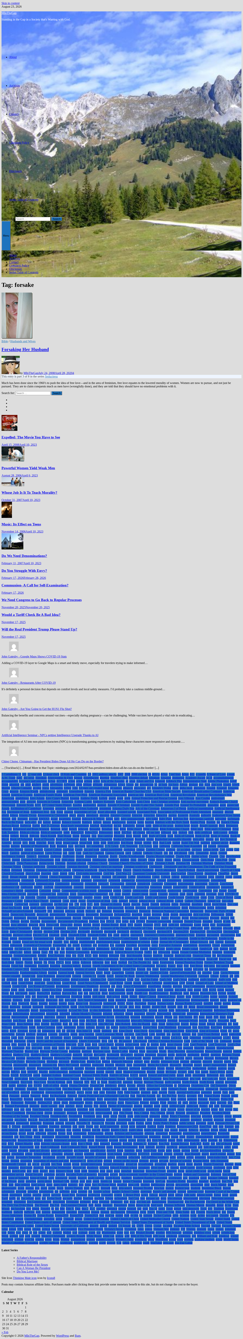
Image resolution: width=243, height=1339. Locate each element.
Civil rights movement (89, 873)
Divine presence (199, 918)
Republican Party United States (114, 1136)
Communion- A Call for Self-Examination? (35, 585)
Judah (32, 1027)
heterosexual (62, 996)
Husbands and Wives (23, 341)
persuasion (163, 1099)
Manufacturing (225, 1047)
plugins (138, 1106)
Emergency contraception (159, 935)
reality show (136, 1130)
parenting (206, 1092)
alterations (199, 788)
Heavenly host (208, 993)
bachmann (233, 818)
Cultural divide (165, 900)
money (198, 1065)
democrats (42, 914)
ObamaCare (97, 1085)
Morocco (123, 1068)
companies (90, 883)
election (38, 931)
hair (12, 993)
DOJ (118, 921)
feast (62, 952)
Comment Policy (19, 142)
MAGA (105, 1047)
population (70, 1109)
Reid (69, 1133)
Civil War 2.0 (123, 873)
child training (83, 859)
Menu (6, 235)
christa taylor (46, 863)
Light (187, 1041)
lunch (61, 1047)
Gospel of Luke (204, 982)
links (14, 1044)
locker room (132, 1044)
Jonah (161, 1024)
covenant (211, 894)
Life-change (140, 1041)
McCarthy (100, 1054)
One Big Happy (71, 1089)
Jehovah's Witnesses (143, 1020)
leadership (235, 1034)
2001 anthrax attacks (104, 774)
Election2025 (231, 931)
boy (217, 839)
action (79, 781)
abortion (105, 777)
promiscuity (161, 1119)
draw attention (19, 924)
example (120, 945)
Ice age (123, 1006)
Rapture (229, 1126)
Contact (13, 114)
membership (33, 1058)
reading (76, 1130)
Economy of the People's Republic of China (126, 928)
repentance (47, 1136)
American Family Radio (47, 794)
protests (59, 1123)
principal (196, 1116)
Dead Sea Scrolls (12, 907)
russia (109, 1147)
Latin (152, 1034)
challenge (56, 856)
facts (52, 948)
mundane (89, 1071)
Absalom (165, 777)
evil (95, 945)
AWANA (44, 818)
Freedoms (103, 969)
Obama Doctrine (79, 1085)
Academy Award (195, 777)
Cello (191, 853)
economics (60, 928)
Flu (45, 962)
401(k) (156, 774)
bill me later (153, 832)
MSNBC (32, 1071)
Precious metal (34, 1112)
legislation (104, 1037)
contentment (105, 890)
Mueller (43, 1071)
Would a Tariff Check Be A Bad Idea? (31, 615)
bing (175, 832)
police (164, 1106)
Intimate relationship (79, 1017)
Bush (53, 846)
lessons (166, 1037)
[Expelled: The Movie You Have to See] (10, 430)
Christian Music (223, 863)
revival (132, 1140)
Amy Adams (37, 798)
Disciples (87, 918)
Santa (120, 1150)
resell (182, 1136)
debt (89, 907)
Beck (222, 825)
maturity (77, 1054)
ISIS (216, 1017)
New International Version (63, 1078)
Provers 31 (97, 1123)
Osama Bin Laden (230, 1089)
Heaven (194, 993)
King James (155, 1030)
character (103, 856)
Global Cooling (60, 979)
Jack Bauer (19, 1020)
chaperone (91, 856)
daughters (197, 904)
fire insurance (225, 955)
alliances (128, 788)
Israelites (7, 1020)
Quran (89, 1126)
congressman (92, 887)
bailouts (56, 822)
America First (103, 791)
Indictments (182, 1010)
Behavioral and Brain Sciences (31, 829)
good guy (40, 982)
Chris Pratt (221, 859)
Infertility (64, 1013)
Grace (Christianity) (135, 986)
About (13, 57)
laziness (186, 1034)
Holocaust (52, 1000)
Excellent (131, 945)
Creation (41, 897)
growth (130, 989)
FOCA (60, 962)
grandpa (167, 986)
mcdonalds (113, 1054)
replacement (62, 1136)
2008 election (139, 774)
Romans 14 (140, 1143)
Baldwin (87, 822)
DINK (229, 914)
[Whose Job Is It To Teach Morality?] (13, 485)
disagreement (46, 918)
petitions (192, 1099)
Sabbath (150, 1147)
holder (214, 996)
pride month (141, 1116)
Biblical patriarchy (51, 832)
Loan (88, 1044)
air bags (162, 784)
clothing (96, 876)
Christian (60, 863)
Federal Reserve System (128, 952)
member (20, 1058)
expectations (190, 945)
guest (160, 989)
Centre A (31, 856)
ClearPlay (224, 873)
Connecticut (128, 887)
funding (52, 972)
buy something (95, 846)
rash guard (25, 1130)
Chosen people (191, 859)
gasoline (207, 972)
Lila (216, 1041)
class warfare (178, 873)
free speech (222, 965)
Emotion (201, 935)
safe (200, 1147)
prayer (228, 1109)
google (137, 982)
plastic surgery (49, 1106)
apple (223, 805)
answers (31, 801)
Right (179, 1140)
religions (149, 1133)
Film (122, 955)
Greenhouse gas (72, 989)
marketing (75, 1051)
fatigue (36, 952)
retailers (48, 1140)
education (216, 928)
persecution (111, 1099)
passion (25, 1095)
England (60, 938)
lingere (237, 1041)
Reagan (86, 1130)
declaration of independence (164, 907)
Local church (106, 1044)
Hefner (222, 993)
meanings (150, 1054)
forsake (6, 965)
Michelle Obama (36, 1061)
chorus (177, 859)
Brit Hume (127, 842)
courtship (199, 894)
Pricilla (122, 1116)
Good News (69, 982)
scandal (6, 1153)
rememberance (191, 1133)
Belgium (55, 829)
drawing (33, 924)
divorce (224, 918)
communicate (27, 883)
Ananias (75, 798)
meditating (193, 1054)
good (14, 982)
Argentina (48, 808)
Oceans (131, 1085)
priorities (207, 1116)
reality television (153, 1130)
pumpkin (201, 1123)
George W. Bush (125, 976)
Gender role (28, 976)
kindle (97, 1030)
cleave (234, 873)
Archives (14, 85)
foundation (30, 965)
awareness (65, 818)
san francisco (81, 1150)
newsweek (233, 1078)
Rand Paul (205, 1126)
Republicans (140, 1136)
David (207, 904)
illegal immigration (207, 1006)
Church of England (13, 873)
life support (125, 1041)
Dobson (15, 921)
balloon (97, 822)
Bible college (151, 829)
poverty (171, 1109)
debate (50, 907)
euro (211, 941)
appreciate (233, 805)
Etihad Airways (199, 941)
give (26, 979)
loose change (174, 1044)
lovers (47, 1047)
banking (131, 822)
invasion (135, 1017)
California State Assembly (186, 846)
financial (168, 955)
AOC (38, 805)
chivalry (142, 859)
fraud (180, 965)
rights (203, 1140)
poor (16, 1109)
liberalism (7, 1041)
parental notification (188, 1092)
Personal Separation (130, 1099)
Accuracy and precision (33, 781)
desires (174, 914)
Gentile (101, 976)
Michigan (52, 1061)
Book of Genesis (184, 835)
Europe (219, 941)
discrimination (130, 918)
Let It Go (176, 1037)
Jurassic (100, 1027)
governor (104, 986)
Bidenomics (106, 832)
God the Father (149, 979)
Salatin (13, 1150)
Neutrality (7, 1078)
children (124, 859)
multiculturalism (58, 1071)
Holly (27, 1000)
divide (185, 918)
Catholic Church (153, 853)
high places (99, 996)
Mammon (170, 1047)
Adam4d (160, 781)
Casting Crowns (114, 853)
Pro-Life (33, 1119)
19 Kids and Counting (73, 774)
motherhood (199, 1068)
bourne (209, 839)
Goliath (6, 982)
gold (234, 979)
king (115, 1030)
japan (75, 1020)
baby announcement (133, 818)
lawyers (176, 1034)
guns (190, 989)
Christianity (156, 866)
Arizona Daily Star (123, 808)
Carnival (14, 853)
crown (82, 900)
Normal (138, 1082)
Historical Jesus (166, 996)
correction (63, 894)
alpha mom (186, 788)
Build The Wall (190, 842)
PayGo (182, 1095)
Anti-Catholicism (126, 801)
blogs (129, 835)
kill (63, 1030)
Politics (203, 1106)
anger (120, 798)
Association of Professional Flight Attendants (184, 812)
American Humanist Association (107, 794)
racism (124, 1126)
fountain (87, 965)
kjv (230, 1030)
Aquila (6, 808)
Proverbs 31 (83, 1123)
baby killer (151, 818)
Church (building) (143, 870)
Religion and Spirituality (129, 1133)
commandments (11, 880)
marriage (86, 1051)
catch (128, 853)
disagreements (63, 918)
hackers (229, 989)
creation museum (57, 897)
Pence (5, 1099)
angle (127, 798)
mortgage (134, 1068)
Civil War (109, 873)
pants (154, 1092)
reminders (7, 1136)
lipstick (22, 1044)
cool (215, 890)
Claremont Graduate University (151, 873)
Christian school (56, 866)
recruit (30, 1133)
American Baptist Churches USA (132, 791)
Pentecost (49, 1099)
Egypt (5, 931)
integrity (151, 1013)
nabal (191, 1071)
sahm (235, 1147)
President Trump (39, 1116)
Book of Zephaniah (67, 839)
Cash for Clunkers (93, 853)
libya (104, 1041)
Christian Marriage (202, 863)
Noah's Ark (115, 1082)
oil (175, 1085)
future (107, 972)
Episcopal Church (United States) (118, 938)
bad (40, 822)
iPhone (168, 1017)
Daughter (185, 904)
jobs (75, 1024)
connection (142, 887)
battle (148, 825)
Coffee (132, 876)
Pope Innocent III (42, 1109)
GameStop (117, 972)
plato (61, 1106)
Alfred (67, 788)
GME (130, 979)
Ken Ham (204, 1027)
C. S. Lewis (112, 846)
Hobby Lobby (200, 996)
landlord (31, 1034)
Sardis (161, 1150)
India (171, 1010)
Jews (37, 1024)
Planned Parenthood (16, 1106)
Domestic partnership (158, 921)
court (182, 894)
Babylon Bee (181, 818)
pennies (38, 1099)
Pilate (163, 1102)
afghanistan (110, 784)
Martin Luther (119, 1051)
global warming (80, 979)
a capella (201, 774)
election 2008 (51, 931)
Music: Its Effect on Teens (21, 524)
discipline (115, 918)
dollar (125, 921)
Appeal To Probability (193, 805)
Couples (163, 894)
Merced (169, 1058)
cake (155, 846)
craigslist (30, 897)
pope (28, 1109)
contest (117, 890)
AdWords (69, 784)
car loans (196, 849)
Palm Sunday (132, 1092)
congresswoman (110, 887)
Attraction (149, 815)
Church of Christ (230, 870)
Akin (207, 784)
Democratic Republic (23, 914)
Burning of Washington (35, 846)
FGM (80, 955)
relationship (80, 1133)
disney (143, 918)
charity (114, 856)
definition (220, 907)
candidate (68, 849)
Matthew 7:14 (21, 1054)
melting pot (8, 1058)
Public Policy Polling (165, 1123)
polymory (7, 1109)
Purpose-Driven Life (227, 1123)
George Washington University (178, 976)
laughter (161, 1034)
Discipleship (101, 918)
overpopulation (54, 1092)
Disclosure (15, 171)
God (137, 979)
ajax (201, 784)
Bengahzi (95, 829)
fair (63, 948)
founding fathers (71, 965)
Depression (106, 914)
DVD (157, 924)
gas (199, 972)
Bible (5, 341)
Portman (116, 1109)
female (175, 952)
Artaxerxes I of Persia (173, 808)
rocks (74, 1143)
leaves (39, 1037)
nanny (229, 1071)
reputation (155, 1136)
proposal (219, 1119)
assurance (218, 812)
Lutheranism (78, 1047)
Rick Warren (159, 1140)
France (172, 965)
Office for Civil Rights (159, 1085)
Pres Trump (126, 1112)
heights (231, 993)
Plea (96, 1106)
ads (22, 784)
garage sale (142, 972)
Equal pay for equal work (37, 941)
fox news (161, 965)
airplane (193, 784)
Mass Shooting (176, 1051)
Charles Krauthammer (131, 856)
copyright (32, 894)
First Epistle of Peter (156, 959)
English (70, 938)
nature (180, 1075)
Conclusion (226, 883)
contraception (140, 890)
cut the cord (61, 904)
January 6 (65, 1020)
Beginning (232, 825)
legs (133, 1037)
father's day (16, 952)
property (185, 1119)
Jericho (203, 1020)
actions (88, 781)
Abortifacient (91, 777)
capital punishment (111, 849)
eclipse (36, 928)
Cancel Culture (53, 849)
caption (140, 849)
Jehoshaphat (122, 1020)
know (236, 1030)
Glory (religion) (116, 979)
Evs (112, 945)
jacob (30, 1020)
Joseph (185, 1024)
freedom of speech (85, 969)
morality (79, 1068)
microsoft (64, 1061)
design (147, 914)
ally (149, 788)
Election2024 (214, 931)
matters (237, 1051)
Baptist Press (197, 822)
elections (7, 935)
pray (221, 1109)
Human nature (165, 1003)
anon (23, 801)
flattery (19, 962)
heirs (28, 996)
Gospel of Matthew (226, 982)
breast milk (85, 842)
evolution (103, 945)
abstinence (178, 777)
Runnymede (26, 1147)
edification (196, 928)
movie (231, 1068)
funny (99, 972)
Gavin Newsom (229, 972)
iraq (175, 1017)
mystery (182, 1071)
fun (206, 969)
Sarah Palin (150, 1150)
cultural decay (147, 900)
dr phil (227, 921)
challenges (68, 856)
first (35, 959)
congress (78, 887)
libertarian (20, 1041)
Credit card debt (134, 897)
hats (86, 993)
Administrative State (195, 781)
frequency (116, 969)
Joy (230, 1024)
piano (121, 1102)
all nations (116, 788)
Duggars (148, 924)
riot (220, 1140)
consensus (156, 887)
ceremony (43, 856)
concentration (186, 883)
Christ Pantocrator (27, 863)
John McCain (106, 1024)
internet (6, 1017)
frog (148, 969)
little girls (71, 1044)
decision (129, 907)
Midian (106, 1061)
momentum (140, 1065)
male (161, 1047)
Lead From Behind (208, 1034)
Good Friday (25, 982)
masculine (152, 1051)
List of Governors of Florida (48, 1044)
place (213, 1102)
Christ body (9, 863)
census (214, 853)
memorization (80, 1058)
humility (208, 1003)
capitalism (129, 849)
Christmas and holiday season (53, 870)
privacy (237, 1116)
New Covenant (38, 1078)
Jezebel (45, 1024)
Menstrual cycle (115, 1058)
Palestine (111, 1092)
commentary (100, 880)
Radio (160, 1126)
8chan (185, 774)
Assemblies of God (85, 812)
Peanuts (225, 1095)
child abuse (68, 859)
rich (149, 1140)
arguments (105, 808)
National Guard (71, 1075)
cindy (55, 873)
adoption (14, 784)
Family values (190, 948)
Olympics (20, 1089)
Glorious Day (98, 979)
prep (115, 1112)
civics (71, 873)
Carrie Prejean (53, 853)
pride (130, 1116)
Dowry (218, 921)
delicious (70, 911)
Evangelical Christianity (37, 945)
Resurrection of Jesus (30, 1140)
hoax (188, 996)
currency (34, 904)
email (116, 935)
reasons (183, 1130)
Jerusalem (223, 1020)
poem (157, 1106)
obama (64, 1085)
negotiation (199, 1075)
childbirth (113, 859)
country (126, 894)
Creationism (75, 897)
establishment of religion (135, 941)
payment (192, 1095)
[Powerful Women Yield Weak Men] (13, 460)
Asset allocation (106, 812)
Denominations (75, 914)
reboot (214, 1130)
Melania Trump (231, 1054)
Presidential (75, 1116)
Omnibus (32, 1089)
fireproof (27, 959)
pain (95, 1092)
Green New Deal (51, 989)
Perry (100, 1099)
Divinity (215, 918)
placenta (222, 1102)
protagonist (22, 1123)
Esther (155, 941)
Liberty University (90, 1041)
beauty (195, 825)
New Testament (152, 1078)
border (150, 839)
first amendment (48, 959)
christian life (183, 863)
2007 (121, 774)
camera (212, 846)
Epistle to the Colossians (174, 938)
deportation (92, 914)
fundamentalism (218, 969)
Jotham (211, 1024)
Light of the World (202, 1041)
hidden (87, 996)
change (80, 856)
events (76, 945)
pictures (154, 1102)
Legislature (117, 1037)
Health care (141, 993)
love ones (37, 1047)
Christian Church (97, 863)
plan (230, 1102)
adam (132, 781)
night (69, 1082)
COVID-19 (232, 894)
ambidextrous (47, 791)
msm (23, 1071)
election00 (84, 931)
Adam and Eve (145, 781)
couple (153, 894)
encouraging (227, 935)
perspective (149, 1099)
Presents (180, 1112)
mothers (212, 1068)
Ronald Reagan (179, 1143)
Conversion (205, 890)
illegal (192, 1006)
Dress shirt (66, 924)
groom (103, 989)
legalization (90, 1037)
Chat (222, 856)
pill (179, 1102)
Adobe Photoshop (218, 781)
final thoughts (134, 955)
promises (173, 1119)
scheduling (17, 1153)
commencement (70, 880)
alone (175, 788)
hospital (43, 1003)
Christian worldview (136, 866)
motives (222, 1068)
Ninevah (78, 1082)
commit (161, 880)
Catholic (137, 853)
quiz (74, 1126)
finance (147, 955)
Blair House (64, 835)
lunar (54, 1047)
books (83, 839)
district (165, 918)
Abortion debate (138, 777)
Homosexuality (200, 1000)
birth (191, 832)
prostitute (230, 1119)
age (137, 784)
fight (95, 955)
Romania (116, 1143)
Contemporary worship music (79, 890)
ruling (236, 1143)
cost (111, 894)
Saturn (177, 1150)
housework (109, 1003)
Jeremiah (172, 1020)
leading (6, 1037)
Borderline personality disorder (173, 839)
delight (80, 911)
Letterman (195, 1037)
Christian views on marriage (106, 866)
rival (4, 1143)
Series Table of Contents (23, 199)
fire (214, 955)
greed (14, 989)
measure (162, 1054)
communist (77, 883)
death (26, 907)
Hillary (133, 996)
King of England (209, 1030)
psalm (131, 1123)
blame (76, 835)
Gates (216, 972)
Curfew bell (21, 904)
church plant (32, 873)
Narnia (6, 1075)
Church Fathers (186, 870)
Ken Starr (216, 1027)
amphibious (22, 798)
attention (104, 815)
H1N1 (212, 989)
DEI (49, 911)
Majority (140, 1047)
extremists (7, 948)
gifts (236, 976)
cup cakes (227, 900)
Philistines (30, 1102)
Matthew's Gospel (61, 1054)
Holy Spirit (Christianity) (92, 1000)
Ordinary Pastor (177, 1089)
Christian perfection (34, 866)
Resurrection (9, 1140)
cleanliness (210, 873)
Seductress (51, 376)
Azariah (76, 818)
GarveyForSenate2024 (182, 972)
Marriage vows (102, 1051)
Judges (81, 1027)
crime (203, 897)
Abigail (78, 777)
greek (21, 989)
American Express (22, 794)
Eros (66, 941)
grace (119, 986)
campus (28, 849)
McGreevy (126, 1054)
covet (221, 894)
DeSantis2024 (122, 914)
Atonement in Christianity (52, 815)
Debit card (61, 907)
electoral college (22, 935)
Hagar (5, 993)
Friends (141, 969)
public (148, 1123)
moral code (66, 1068)
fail (58, 948)
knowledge (8, 1034)
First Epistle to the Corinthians (187, 959)
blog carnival (105, 835)
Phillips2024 (44, 1102)
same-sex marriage (62, 1150)
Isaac (202, 1017)
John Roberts (123, 1024)
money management (215, 1065)
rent (16, 1136)
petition (181, 1099)
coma (211, 876)
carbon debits (211, 849)
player (79, 1106)
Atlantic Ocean (28, 815)
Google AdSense (152, 982)
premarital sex (86, 1112)
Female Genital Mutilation (195, 952)
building (205, 842)
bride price (113, 842)
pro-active (7, 1119)
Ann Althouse (186, 798)
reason (174, 1130)
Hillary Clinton (147, 996)
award (54, 818)
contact (56, 890)
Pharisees (214, 1099)
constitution (31, 890)
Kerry (13, 1030)
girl (4, 979)
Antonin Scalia (25, 805)
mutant (160, 1071)
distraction (154, 918)
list (28, 1044)
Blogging (119, 835)
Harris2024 (43, 993)
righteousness (192, 1140)
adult (28, 784)
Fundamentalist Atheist (33, 972)
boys (25, 842)
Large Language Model (109, 1034)
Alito (75, 788)
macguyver (93, 1047)
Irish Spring (185, 1017)
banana (107, 822)
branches (41, 842)
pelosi (234, 1095)
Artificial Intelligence (226, 808)
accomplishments (223, 777)
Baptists (211, 822)
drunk (123, 924)
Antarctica (67, 801)
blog (94, 835)
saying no (228, 1150)
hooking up (234, 1000)
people (78, 1099)
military (138, 1061)
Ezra (34, 948)
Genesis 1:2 (89, 976)
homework (168, 1000)
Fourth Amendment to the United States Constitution (123, 965)
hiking (125, 996)
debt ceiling (99, 907)
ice (116, 1006)
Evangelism (60, 945)
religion (109, 1133)
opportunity (153, 1089)
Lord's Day (234, 1044)
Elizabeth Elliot (77, 935)
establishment (87, 941)
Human (151, 1003)
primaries (154, 1116)
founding (55, 965)
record (22, 1133)
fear (56, 952)
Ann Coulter (202, 798)
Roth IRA (196, 1143)
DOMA (140, 921)
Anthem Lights (83, 801)
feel (155, 952)
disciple (76, 918)
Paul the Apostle (146, 1095)
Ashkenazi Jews (40, 812)
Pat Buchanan (58, 1095)
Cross (65, 900)
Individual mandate (201, 1010)
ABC (19, 777)
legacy (67, 1037)
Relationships (96, 1133)
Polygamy (226, 1106)
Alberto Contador (21, 788)
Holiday (233, 996)
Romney (153, 1143)
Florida (28, 962)
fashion (223, 948)
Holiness (17, 1000)
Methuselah (222, 1058)
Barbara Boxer (10, 825)
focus (68, 962)
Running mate (10, 1147)
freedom (235, 965)
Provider (110, 1123)
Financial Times (201, 955)
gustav (197, 989)
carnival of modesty (32, 853)
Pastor (45, 1095)
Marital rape (31, 1051)
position (127, 1109)
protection (36, 1123)
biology (182, 832)
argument (60, 808)
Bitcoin (24, 835)
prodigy (73, 1119)
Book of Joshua (220, 835)
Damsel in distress (111, 904)
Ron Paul (164, 1143)
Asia (53, 812)
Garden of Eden (159, 972)
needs (188, 1075)
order (164, 1089)
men (102, 1058)
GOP (182, 982)
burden (6, 846)
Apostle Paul (171, 805)
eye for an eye (22, 948)
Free (186, 965)
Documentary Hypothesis (73, 921)
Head (104, 993)
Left (46, 1037)
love (28, 1047)
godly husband (209, 979)
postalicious (153, 1109)
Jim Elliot (56, 1024)
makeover (152, 1047)
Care (222, 849)
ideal (131, 1006)
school (29, 1153)
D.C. (90, 904)
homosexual (183, 1000)
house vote (82, 1003)
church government (207, 870)
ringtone (213, 1140)
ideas (138, 1006)
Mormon (90, 1068)
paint (102, 1092)
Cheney (6, 859)
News (222, 1078)
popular (58, 1109)
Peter (173, 1099)
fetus (68, 955)
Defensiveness (197, 907)
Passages (14, 1095)
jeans (82, 1020)
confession (26, 887)
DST (130, 924)
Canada (38, 849)
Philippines (17, 1102)
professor (111, 1119)
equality (58, 941)
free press (209, 965)
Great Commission (194, 986)
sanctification (98, 1150)
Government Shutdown (85, 986)
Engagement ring (43, 938)
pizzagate (203, 1102)
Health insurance (159, 993)
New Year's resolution (176, 1078)
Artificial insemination (200, 808)
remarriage (161, 1133)
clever (5, 876)
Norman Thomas (154, 1082)
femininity (229, 952)
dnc (232, 918)
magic (114, 1047)
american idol (136, 794)
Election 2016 (68, 931)
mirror (227, 1061)
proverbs (70, 1123)
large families (86, 1034)
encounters (213, 935)
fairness (70, 948)
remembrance (209, 1133)
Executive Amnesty (170, 945)
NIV (87, 1082)
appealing (213, 805)
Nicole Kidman (56, 1082)
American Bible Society (166, 791)
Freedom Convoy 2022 (15, 969)
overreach (70, 1092)
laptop (74, 1034)
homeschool (134, 1000)
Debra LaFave (77, 907)
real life (96, 1130)
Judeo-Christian (45, 1027)
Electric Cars (40, 935)
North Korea (206, 1082)
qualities (43, 1126)
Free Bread (196, 965)
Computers (170, 883)
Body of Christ (157, 835)
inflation (108, 1013)
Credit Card (117, 897)
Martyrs (133, 1051)
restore (234, 1136)
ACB (209, 777)
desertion (137, 914)
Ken (194, 1027)
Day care (232, 904)
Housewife (95, 1003)
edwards (228, 928)
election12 (136, 931)
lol (148, 1044)
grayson (177, 986)
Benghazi (107, 829)
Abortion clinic (119, 777)
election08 (110, 931)
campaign (223, 846)
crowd (73, 900)
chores (168, 859)
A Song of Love (216, 774)
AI (155, 784)
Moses (161, 1068)
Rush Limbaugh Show (74, 1147)
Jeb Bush (91, 1020)
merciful (179, 1058)
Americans (8, 798)
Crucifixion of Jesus (98, 900)
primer (165, 1116)
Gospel (190, 982)
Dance (126, 904)
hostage (53, 1003)
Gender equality (11, 976)
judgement (69, 1027)
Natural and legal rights (162, 1075)
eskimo (74, 941)
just (108, 1027)
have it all (95, 993)
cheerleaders (233, 856)
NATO (134, 1075)
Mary (142, 1051)
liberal (235, 1037)
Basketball (106, 825)
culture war (214, 900)
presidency (192, 1112)
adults (45, 784)
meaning (139, 1054)
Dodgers (94, 921)
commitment (174, 880)
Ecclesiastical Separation (16, 928)
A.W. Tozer (9, 777)
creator (98, 897)
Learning (29, 1037)
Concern (213, 883)
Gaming (130, 972)
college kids (188, 876)
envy (95, 938)
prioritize (218, 1116)
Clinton (43, 876)
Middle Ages (78, 1061)
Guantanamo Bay (145, 989)
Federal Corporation (78, 952)
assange (68, 812)
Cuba (114, 900)
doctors (25, 921)
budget (176, 842)
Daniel (145, 904)
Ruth (141, 1147)
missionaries (20, 1065)
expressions (228, 945)
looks (163, 1044)
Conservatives (197, 887)
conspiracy (227, 887)
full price (198, 969)
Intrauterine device (103, 1017)
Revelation (101, 1140)
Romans (127, 1143)
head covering (117, 993)
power (181, 1109)
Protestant (48, 1123)
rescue (174, 1136)
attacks (81, 815)
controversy (174, 890)
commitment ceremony (196, 880)
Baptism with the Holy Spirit (172, 822)
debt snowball (115, 907)
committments (10, 883)
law (168, 1034)
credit (106, 897)
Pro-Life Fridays (48, 1119)
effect (237, 928)
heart (186, 993)
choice (160, 859)
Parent (172, 1092)
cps (22, 897)
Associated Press (147, 812)
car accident (183, 849)
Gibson (214, 976)
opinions (133, 1089)
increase (163, 1010)
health (129, 993)
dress (42, 924)
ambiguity (62, 791)
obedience (111, 1085)
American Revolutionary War (214, 794)
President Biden (220, 1112)
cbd (171, 853)
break (58, 842)
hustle (73, 1006)
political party (177, 1106)
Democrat (145, 911)
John (82, 1024)
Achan (52, 781)
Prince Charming (180, 1116)
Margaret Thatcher (13, 1051)
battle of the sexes (163, 825)
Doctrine (35, 921)
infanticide (52, 1013)
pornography (102, 1109)
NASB (14, 1075)
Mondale (187, 1065)
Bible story (197, 829)
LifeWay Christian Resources (165, 1041)
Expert (216, 945)
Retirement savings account (70, 1140)
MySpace (171, 1071)
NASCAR (26, 1075)
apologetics (89, 805)
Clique (77, 876)
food (107, 962)
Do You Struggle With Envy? (24, 571)
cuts (71, 904)
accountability (10, 781)
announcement (10, 801)
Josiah (202, 1024)
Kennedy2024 (231, 1027)
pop (22, 1109)
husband (26, 1006)
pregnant (72, 1112)
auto (14, 818)
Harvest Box (69, 993)
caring (229, 849)
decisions (140, 907)
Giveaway (36, 979)
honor (223, 1000)
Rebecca (193, 1130)
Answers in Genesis (49, 801)
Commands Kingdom (48, 880)
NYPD (37, 1085)
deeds (184, 907)
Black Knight (48, 835)
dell (98, 911)
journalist (221, 1024)
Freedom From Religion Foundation (51, 969)
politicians (192, 1106)
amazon (14, 791)
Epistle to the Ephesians (203, 938)
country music (140, 894)
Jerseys (212, 1020)
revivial (141, 1140)
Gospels (6, 986)
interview (49, 1017)
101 (24, 774)
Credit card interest (156, 897)
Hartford (56, 993)
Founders (43, 965)
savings (185, 1150)
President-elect (59, 1116)
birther (5, 835)
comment (86, 880)
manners (210, 1047)
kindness (106, 1030)
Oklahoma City (200, 1085)
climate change (18, 876)
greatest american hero (219, 986)
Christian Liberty (165, 863)
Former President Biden (189, 962)
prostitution (8, 1123)
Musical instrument (134, 1071)
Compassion (117, 883)
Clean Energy (195, 873)
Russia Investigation (126, 1147)
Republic (75, 1136)
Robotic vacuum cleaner (55, 1143)
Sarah (139, 1150)
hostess (62, 1003)
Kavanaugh (184, 1027)
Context (127, 890)
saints (5, 1150)
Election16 (149, 931)
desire (166, 914)
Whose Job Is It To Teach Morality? (29, 493)
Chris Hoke (207, 859)
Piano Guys (132, 1102)
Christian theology (77, 866)
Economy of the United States (172, 928)
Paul (132, 1095)
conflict (38, 887)
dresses (77, 924)
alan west (216, 784)
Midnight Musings (122, 1061)
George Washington (147, 976)
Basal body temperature (75, 825)
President (205, 1112)
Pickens (144, 1102)
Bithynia (34, 835)
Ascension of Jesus (18, 812)
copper (223, 890)
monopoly (19, 1068)
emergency (136, 935)
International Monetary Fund (217, 1013)
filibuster (114, 955)
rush (37, 1147)
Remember (175, 1133)
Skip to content (11, 3)
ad (126, 781)
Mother (170, 1068)
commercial (128, 880)
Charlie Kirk (182, 856)
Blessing (85, 835)
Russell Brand (96, 1147)
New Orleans (134, 1078)
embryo (124, 935)
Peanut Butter (212, 1095)
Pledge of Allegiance (120, 1106)
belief (64, 829)
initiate (129, 1013)
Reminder (224, 1133)
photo (64, 1102)
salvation (23, 1150)
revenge (113, 1140)
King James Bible (174, 1030)
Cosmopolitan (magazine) (92, 894)
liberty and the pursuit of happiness (57, 1041)
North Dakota (190, 1082)
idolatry (171, 1006)
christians (16, 870)
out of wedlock (11, 1092)
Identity (146, 1006)
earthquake (186, 924)
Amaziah (221, 788)
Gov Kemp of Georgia (41, 986)
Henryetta (42, 996)
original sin (212, 1089)
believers (83, 829)
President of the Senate (15, 1116)
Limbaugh (225, 1041)
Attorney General (120, 815)
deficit (210, 907)
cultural (133, 900)
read (68, 1130)
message (198, 1058)
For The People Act (139, 962)
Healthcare (176, 993)
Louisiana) (18, 1047)
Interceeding (164, 1013)
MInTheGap (9, 13)
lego (127, 1037)
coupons (174, 894)
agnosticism (147, 784)
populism (82, 1109)
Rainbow (170, 1126)
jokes (154, 1024)
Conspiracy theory (13, 890)
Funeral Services (85, 972)
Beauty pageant (208, 825)
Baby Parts (165, 818)
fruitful (188, 969)
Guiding (169, 989)
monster (31, 1068)
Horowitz (23, 1003)
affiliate (87, 784)
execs (154, 945)
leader (224, 1034)
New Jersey (87, 1078)
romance (105, 1143)
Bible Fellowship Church (174, 829)
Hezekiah (76, 996)
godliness (193, 979)
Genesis (76, 976)
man (179, 1047)
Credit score (192, 897)
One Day (87, 1089)
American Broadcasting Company (201, 791)
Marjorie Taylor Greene (54, 1051)
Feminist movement (25, 955)
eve (69, 945)
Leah (14, 1037)
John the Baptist (141, 1024)
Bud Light (165, 842)
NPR (5, 1085)
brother (147, 842)
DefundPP (40, 911)
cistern (63, 873)
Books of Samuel (123, 839)
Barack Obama (230, 822)
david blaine (219, 904)
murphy (109, 1071)
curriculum (46, 904)
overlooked (37, 1092)
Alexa (45, 788)
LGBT (227, 1037)
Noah (104, 1082)
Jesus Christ (9, 1024)
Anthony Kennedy (104, 801)
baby (117, 818)
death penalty (38, 907)
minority (207, 1061)
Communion (62, 883)
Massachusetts (213, 1051)
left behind (56, 1037)
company (103, 883)
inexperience (37, 1013)
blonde (137, 835)
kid (39, 1030)
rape (221, 1126)
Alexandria (56, 788)
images (223, 1006)
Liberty (31, 1041)
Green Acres (33, 989)
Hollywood (38, 1000)
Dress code (52, 924)
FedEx (148, 952)
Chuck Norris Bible (110, 870)
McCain (88, 1054)
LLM (80, 1044)
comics (237, 876)
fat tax (232, 948)
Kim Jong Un (84, 1030)
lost (9, 1047)
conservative (180, 887)
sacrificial (172, 1147)
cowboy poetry (11, 897)
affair (79, 784)
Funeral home (66, 972)
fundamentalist (10, 972)
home (111, 1000)
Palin (120, 1092)
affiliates (98, 784)
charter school (199, 856)
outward (25, 1092)
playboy (70, 1106)
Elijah (63, 935)
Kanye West (150, 1027)
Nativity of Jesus (119, 1075)
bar (218, 822)
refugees (52, 1133)
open (124, 1089)
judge (59, 1027)
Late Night (141, 1034)
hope (14, 1003)
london (155, 1044)
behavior (7, 829)
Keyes (32, 1030)
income (152, 1010)
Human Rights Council (189, 1003)
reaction (49, 1130)
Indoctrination (21, 1013)
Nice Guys (39, 1082)
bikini (117, 832)
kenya (5, 1030)
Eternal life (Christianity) (174, 941)
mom (129, 1065)
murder (100, 1071)
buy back (79, 846)
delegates (58, 911)
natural (143, 1075)
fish (234, 959)
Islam (222, 1017)
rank (215, 1126)
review (123, 1140)
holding (222, 996)
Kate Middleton (167, 1027)
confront (48, 887)
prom (150, 1119)
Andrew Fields (89, 798)
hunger (226, 1003)
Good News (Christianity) (92, 982)
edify (207, 928)
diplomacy (20, 918)
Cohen (156, 876)
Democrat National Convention (170, 911)
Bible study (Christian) (217, 829)
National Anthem (51, 1075)
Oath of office (51, 1085)
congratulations (63, 887)
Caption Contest (155, 849)
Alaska (227, 784)
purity (210, 1123)
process (63, 1119)
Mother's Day (183, 1068)
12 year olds (34, 774)
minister (184, 1061)
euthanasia (16, 945)
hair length (21, 993)
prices (113, 1116)
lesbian (148, 1037)
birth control (220, 832)
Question (54, 1126)
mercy (189, 1058)
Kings (223, 1030)
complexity (143, 883)
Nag (197, 1071)
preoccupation (103, 1112)
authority (206, 815)
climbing (33, 876)
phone (57, 1102)
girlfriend (11, 979)
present (170, 1112)
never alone (21, 1078)
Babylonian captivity (201, 818)
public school (187, 1123)
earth (164, 924)
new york (195, 1078)
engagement (25, 938)
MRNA (15, 1071)
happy (32, 993)
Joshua (194, 1024)
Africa (121, 784)
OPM (142, 1089)
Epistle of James (149, 938)
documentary (49, 921)
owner (88, 1092)
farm (216, 948)
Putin (5, 1126)
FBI (51, 952)
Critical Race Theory (36, 900)
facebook (43, 948)
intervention (36, 1017)
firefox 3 (16, 959)
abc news (29, 777)
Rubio (206, 1143)
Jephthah (161, 1020)
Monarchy (175, 1065)
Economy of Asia (89, 928)
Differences (218, 914)
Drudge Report (110, 924)
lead (194, 1034)
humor (218, 1003)
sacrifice (161, 1147)
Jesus (233, 1020)
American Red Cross (157, 794)
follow (76, 962)
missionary (34, 1065)
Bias (116, 829)
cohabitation (143, 876)
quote (81, 1126)
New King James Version (110, 1078)
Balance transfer (71, 822)
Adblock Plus (174, 781)
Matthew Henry (39, 1054)
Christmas (29, 870)
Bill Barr (126, 832)
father (5, 952)
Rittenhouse (230, 1140)
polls (217, 1106)
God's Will (165, 979)
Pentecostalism (65, 1099)
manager (188, 1047)
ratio (41, 1130)
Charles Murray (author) (160, 856)
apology (102, 805)
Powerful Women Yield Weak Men (28, 468)
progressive (139, 1119)
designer (157, 914)
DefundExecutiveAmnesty (17, 911)
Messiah (209, 1058)
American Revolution (183, 794)
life (116, 1041)
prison (228, 1116)
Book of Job (202, 835)
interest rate (179, 1013)
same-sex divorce (39, 1150)
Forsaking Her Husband (25, 349)
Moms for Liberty (158, 1065)
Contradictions (158, 890)
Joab (65, 1024)
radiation (141, 1126)
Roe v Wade (85, 1143)
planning (34, 1106)
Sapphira (129, 1150)
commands (27, 880)
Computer (157, 883)
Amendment (76, 791)
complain (130, 883)
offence (140, 1085)
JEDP (101, 1020)
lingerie (6, 1044)
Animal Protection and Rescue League (154, 798)
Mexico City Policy (13, 1061)
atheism (229, 812)
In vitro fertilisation (100, 1010)
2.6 (89, 774)
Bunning (234, 842)
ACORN (61, 781)
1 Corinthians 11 (11, 774)
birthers (14, 835)
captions (171, 849)
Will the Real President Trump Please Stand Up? (39, 629)
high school (113, 996)
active (96, 781)
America (89, 791)
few (74, 955)
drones (96, 924)
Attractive (161, 815)
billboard (166, 832)
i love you (108, 1006)
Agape (130, 784)
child (58, 859)
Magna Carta (126, 1047)
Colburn (165, 876)
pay (158, 1095)
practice (205, 1109)
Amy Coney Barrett (57, 798)
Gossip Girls (19, 986)
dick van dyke (201, 914)
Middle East (94, 1061)
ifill (186, 1006)
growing (120, 989)
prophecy (196, 1119)
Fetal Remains (56, 955)
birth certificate (203, 832)
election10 (123, 931)
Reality (105, 1130)
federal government (102, 952)
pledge (103, 1106)
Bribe (96, 842)
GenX (110, 976)
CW (76, 904)
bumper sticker (220, 842)
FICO (88, 955)
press (99, 1116)
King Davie (141, 1030)
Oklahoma (184, 1085)
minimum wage (170, 1061)
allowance (140, 788)
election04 (97, 931)
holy (61, 1000)
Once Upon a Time (49, 1089)
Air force (173, 784)
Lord (186, 1044)
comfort (219, 876)
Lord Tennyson (217, 1044)
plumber (148, 1106)
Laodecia (63, 1034)
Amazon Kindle (29, 791)
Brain (32, 842)
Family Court (157, 948)
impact (35, 1010)
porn (91, 1109)
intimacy (61, 1017)
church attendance (165, 870)
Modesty (120, 1065)
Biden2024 (91, 832)
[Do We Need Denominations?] (12, 548)
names (204, 1071)
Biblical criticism (30, 832)
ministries (196, 1061)
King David (126, 1030)
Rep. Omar (26, 1136)
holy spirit (71, 1000)
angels (112, 798)
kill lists (70, 1030)
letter (186, 1037)
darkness (165, 904)
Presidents (89, 1116)
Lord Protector (198, 1044)
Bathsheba (128, 825)
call (205, 846)
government (63, 986)
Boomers (140, 839)
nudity (12, 1085)
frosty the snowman (171, 969)
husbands (37, 1006)
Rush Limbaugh (50, 1147)
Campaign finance (12, 849)
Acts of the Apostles (113, 781)
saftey (227, 1147)
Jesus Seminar (25, 1024)
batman (140, 825)
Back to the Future (13, 822)
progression (124, 1119)
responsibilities (204, 1136)
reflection (40, 1133)
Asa (4, 812)
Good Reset (116, 982)
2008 (127, 774)
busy (71, 846)
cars (65, 853)
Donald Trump (193, 921)
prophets (208, 1119)
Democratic (197, 911)
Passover (35, 1095)
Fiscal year (225, 959)
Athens (14, 815)
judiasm (90, 1027)
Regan (62, 1133)
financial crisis (183, 955)
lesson (157, 1037)
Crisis (211, 897)
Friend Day (129, 969)
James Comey (50, 1020)
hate (80, 993)
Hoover (6, 1003)
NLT (93, 1082)
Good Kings (53, 982)
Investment (147, 1017)
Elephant (54, 935)
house (71, 1003)
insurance (139, 1013)
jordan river (173, 1024)
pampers (146, 1092)
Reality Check (119, 1130)
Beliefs (73, 829)
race (96, 1126)
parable (163, 1092)
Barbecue (25, 825)
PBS (200, 1095)
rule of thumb (224, 1143)
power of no (192, 1109)
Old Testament (219, 1085)
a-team (231, 774)
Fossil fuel (17, 965)
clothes (86, 876)
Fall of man (117, 948)
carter (71, 853)
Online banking (111, 1089)
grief (96, 989)
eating (205, 924)
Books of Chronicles (100, 839)
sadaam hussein (187, 1147)
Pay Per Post (169, 1095)
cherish (16, 859)
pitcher (193, 1102)
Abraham (154, 777)
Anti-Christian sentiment (165, 801)
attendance (92, 815)
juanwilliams (20, 1027)
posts (163, 1109)
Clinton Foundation (60, 876)
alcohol (37, 788)
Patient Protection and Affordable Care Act (103, 1095)
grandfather (154, 986)
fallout (129, 948)
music (118, 1071)
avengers (22, 818)
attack (72, 815)
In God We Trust (78, 1010)
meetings (215, 1054)
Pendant (28, 1099)
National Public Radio (95, 1075)
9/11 (192, 774)
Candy (79, 849)
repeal (37, 1136)
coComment (119, 876)
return (90, 1140)
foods (114, 962)
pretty (106, 1116)
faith (78, 948)
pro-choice (20, 1119)
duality (138, 924)
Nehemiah (212, 1075)
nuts (30, 1085)
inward (159, 1017)
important (62, 1010)
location (119, 1044)
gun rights (180, 989)
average (33, 818)
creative (88, 897)
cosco (73, 894)
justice (114, 1027)
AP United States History (57, 805)
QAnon (16, 1126)
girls (20, 979)
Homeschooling (151, 1000)
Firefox (6, 959)
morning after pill (106, 1068)
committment (218, 880)
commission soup (146, 880)
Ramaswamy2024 (187, 1126)
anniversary (218, 798)
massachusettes (195, 1051)
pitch (185, 1102)
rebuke (223, 1130)
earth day (173, 924)
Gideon (224, 976)
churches (46, 873)
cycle (83, 904)
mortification (148, 1068)
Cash (79, 853)
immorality (23, 1010)
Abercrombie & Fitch (60, 777)
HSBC (121, 1003)
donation (207, 921)
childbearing (99, 859)
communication (45, 883)
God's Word (180, 979)
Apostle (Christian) (118, 805)
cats (165, 853)
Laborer (20, 1034)
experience (204, 945)
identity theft (158, 1006)
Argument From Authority (82, 808)
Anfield (103, 798)
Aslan (59, 812)
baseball (94, 825)
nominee (128, 1082)
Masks (163, 1051)
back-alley (30, 822)
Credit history (176, 897)
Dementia (118, 911)
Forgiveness (167, 962)
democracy (131, 911)
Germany (203, 976)
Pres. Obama (157, 1112)
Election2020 (198, 931)
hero (51, 996)
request (166, 1136)
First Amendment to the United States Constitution (88, 959)
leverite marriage (212, 1037)
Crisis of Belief (224, 897)
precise (48, 1112)
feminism (7, 955)
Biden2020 (77, 832)
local (94, 1044)
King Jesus (191, 1030)
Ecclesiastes (223, 924)
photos (89, 1102)
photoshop (100, 1102)
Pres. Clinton (141, 1112)
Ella (110, 935)
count (117, 894)
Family (144, 948)
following (98, 962)
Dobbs (5, 921)
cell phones (180, 853)
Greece (6, 989)
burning (15, 846)
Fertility (42, 955)
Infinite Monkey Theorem (86, 1013)
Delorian (107, 911)
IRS (195, 1017)
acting (71, 781)
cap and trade (91, 849)
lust (68, 1047)
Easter (197, 924)
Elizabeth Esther (97, 935)
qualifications (29, 1126)
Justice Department (130, 1027)
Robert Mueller (24, 1143)
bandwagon (119, 822)
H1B (205, 989)
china (133, 859)
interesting (193, 1013)
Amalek (211, 788)
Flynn (51, 962)
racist (132, 1126)
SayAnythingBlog (210, 1150)
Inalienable (119, 1010)
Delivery (90, 911)
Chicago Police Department (37, 859)
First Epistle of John (131, 959)
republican (88, 1136)
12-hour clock (51, 774)
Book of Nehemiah (21, 839)
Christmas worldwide (85, 870)
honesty (214, 1000)
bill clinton (139, 832)
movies (6, 1071)
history (181, 996)
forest (155, 962)
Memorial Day (62, 1058)
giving (46, 979)
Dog (102, 921)
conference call (11, 887)
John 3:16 (91, 1024)
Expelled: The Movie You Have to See (31, 437)
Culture (179, 900)
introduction (122, 1017)
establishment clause (108, 941)
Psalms (140, 1123)
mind (147, 1061)
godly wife (224, 979)
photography (76, 1102)
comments (114, 880)
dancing (136, 904)
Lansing (53, 1034)
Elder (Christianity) (20, 931)
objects (122, 1085)
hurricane (15, 1006)
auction (172, 815)
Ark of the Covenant (147, 808)
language (41, 1034)
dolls (132, 921)
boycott (17, 842)
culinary (123, 900)
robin (37, 1143)
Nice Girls (26, 1082)
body (145, 835)
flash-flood (8, 962)
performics (89, 1099)
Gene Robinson (45, 976)
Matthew (7, 1054)
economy (72, 928)
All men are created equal (94, 788)
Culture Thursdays (195, 900)
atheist (5, 815)
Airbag (183, 784)
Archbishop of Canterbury (26, 808)
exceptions (144, 945)
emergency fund (185, 935)
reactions (60, 1130)
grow (111, 989)
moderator (98, 1065)
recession (233, 1130)
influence (118, 1013)
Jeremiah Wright (188, 1020)
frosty (155, 969)
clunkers (106, 876)
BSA (155, 842)
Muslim (151, 1071)
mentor (147, 1058)
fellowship (164, 952)
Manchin (199, 1047)
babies (109, 818)
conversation (189, 890)
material (227, 1051)
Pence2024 (16, 1099)
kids (58, 1030)
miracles (218, 1061)
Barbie (36, 825)
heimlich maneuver (13, 996)
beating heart (182, 825)
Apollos (77, 805)
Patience (72, 1095)
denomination (57, 914)
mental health (134, 1058)
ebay (213, 924)
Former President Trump (218, 962)
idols (180, 1006)
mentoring (158, 1058)
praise (214, 1109)
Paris (225, 1092)
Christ (232, 859)
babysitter (220, 818)
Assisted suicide (126, 812)
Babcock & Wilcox (93, 818)
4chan (164, 774)
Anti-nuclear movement (195, 801)
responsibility (222, 1136)
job (71, 1024)
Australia (194, 815)
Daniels (154, 904)
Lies (110, 1041)
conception (201, 883)
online (97, 1089)
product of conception (92, 1119)
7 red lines (175, 774)
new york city (210, 1078)
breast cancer (70, 842)
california (164, 846)
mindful (155, 1061)
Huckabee (140, 1003)
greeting (87, 989)
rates (35, 1130)
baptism (149, 822)
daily (96, 904)
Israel (230, 1017)
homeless (120, 1000)
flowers (38, 962)
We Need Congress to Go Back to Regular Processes (42, 600)
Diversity (175, 918)
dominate (177, 921)
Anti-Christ (143, 801)
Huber (130, 1003)
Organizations (196, 1089)
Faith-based (88, 948)
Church (127, 870)
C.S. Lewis (145, 846)
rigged (171, 1140)
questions (66, 1126)
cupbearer (7, 904)
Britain (138, 842)
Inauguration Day (137, 1010)
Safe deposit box (213, 1147)
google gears (170, 982)
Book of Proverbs (44, 839)
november (231, 1082)
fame (136, 948)
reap (166, 1130)
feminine (217, 952)
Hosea (34, 1003)
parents (217, 1092)
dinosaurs (7, 918)
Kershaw (22, 1030)
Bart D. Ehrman (50, 825)
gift (231, 976)
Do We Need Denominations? (24, 556)
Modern (109, 1065)
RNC (11, 1143)
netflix (229, 1075)
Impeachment (47, 1010)
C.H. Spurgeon (129, 846)
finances (158, 955)
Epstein (16, 941)
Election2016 (181, 931)
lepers (140, 1037)
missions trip (49, 1065)
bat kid (118, 825)
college (175, 876)
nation (36, 1075)
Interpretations (19, 1017)
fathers (28, 952)
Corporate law (47, 894)
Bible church (134, 829)
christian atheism (76, 863)
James (37, 1020)
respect (190, 1136)
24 (149, 774)
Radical (151, 1126)
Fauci (44, 952)
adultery (36, 784)
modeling (85, 1065)
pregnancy (59, 1112)
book (170, 835)
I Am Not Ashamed (89, 1006)
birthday (233, 832)
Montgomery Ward (48, 1068)
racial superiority (110, 1126)
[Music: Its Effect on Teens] (7, 516)
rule (213, 1143)
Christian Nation (11, 866)
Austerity (183, 815)
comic (228, 876)
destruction (185, 914)
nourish (219, 1082)
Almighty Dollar (161, 788)
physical (112, 1102)
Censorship (202, 853)
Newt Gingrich (11, 1082)
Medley (205, 1054)
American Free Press (75, 794)
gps (113, 986)
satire (169, 1150)
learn (21, 1037)
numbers (22, 1085)
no (98, 1082)
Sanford (111, 1150)
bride (103, 842)
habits (220, 989)
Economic (47, 928)
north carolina (173, 1082)
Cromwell (56, 900)
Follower (85, 962)
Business (62, 846)
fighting (103, 955)
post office (138, 1109)
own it (80, 1092)
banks (140, 822)
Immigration (9, 1010)
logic (143, 1044)
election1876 (164, 931)
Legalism (77, 1037)
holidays (7, 1000)
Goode (128, 982)
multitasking (76, 1071)
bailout (47, 822)
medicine (181, 1054)
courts (189, 894)
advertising (56, 784)
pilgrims (172, 1102)
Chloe (151, 859)
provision (121, 1123)
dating (175, 904)
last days (129, 1034)
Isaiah (209, 1017)
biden (66, 832)
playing (88, 1106)
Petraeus (203, 1099)
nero (222, 1075)
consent (167, 887)
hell (34, 996)
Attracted (137, 815)
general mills (63, 976)
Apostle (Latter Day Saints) (147, 805)
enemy (13, 938)
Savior (195, 1150)
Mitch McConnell (68, 1065)
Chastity (214, 856)
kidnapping (48, 1030)
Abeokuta (41, 777)
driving (87, 924)
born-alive (199, 839)
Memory (94, 1058)
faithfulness (103, 948)
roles (96, 1143)
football (122, 962)
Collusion (201, 876)
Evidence (86, 945)
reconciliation (10, 1133)
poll (211, 1106)
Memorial (47, 1058)
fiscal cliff (212, 959)
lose (4, 1047)
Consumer (45, 890)
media (171, 1054)
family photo (173, 948)
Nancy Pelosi (217, 1071)
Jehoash (110, 1020)
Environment (83, 938)
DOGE (110, 921)
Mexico (233, 1058)
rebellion (204, 1130)
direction (32, 918)
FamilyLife (205, 948)
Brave (51, 842)
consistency (213, 887)
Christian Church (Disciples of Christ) (131, 863)
